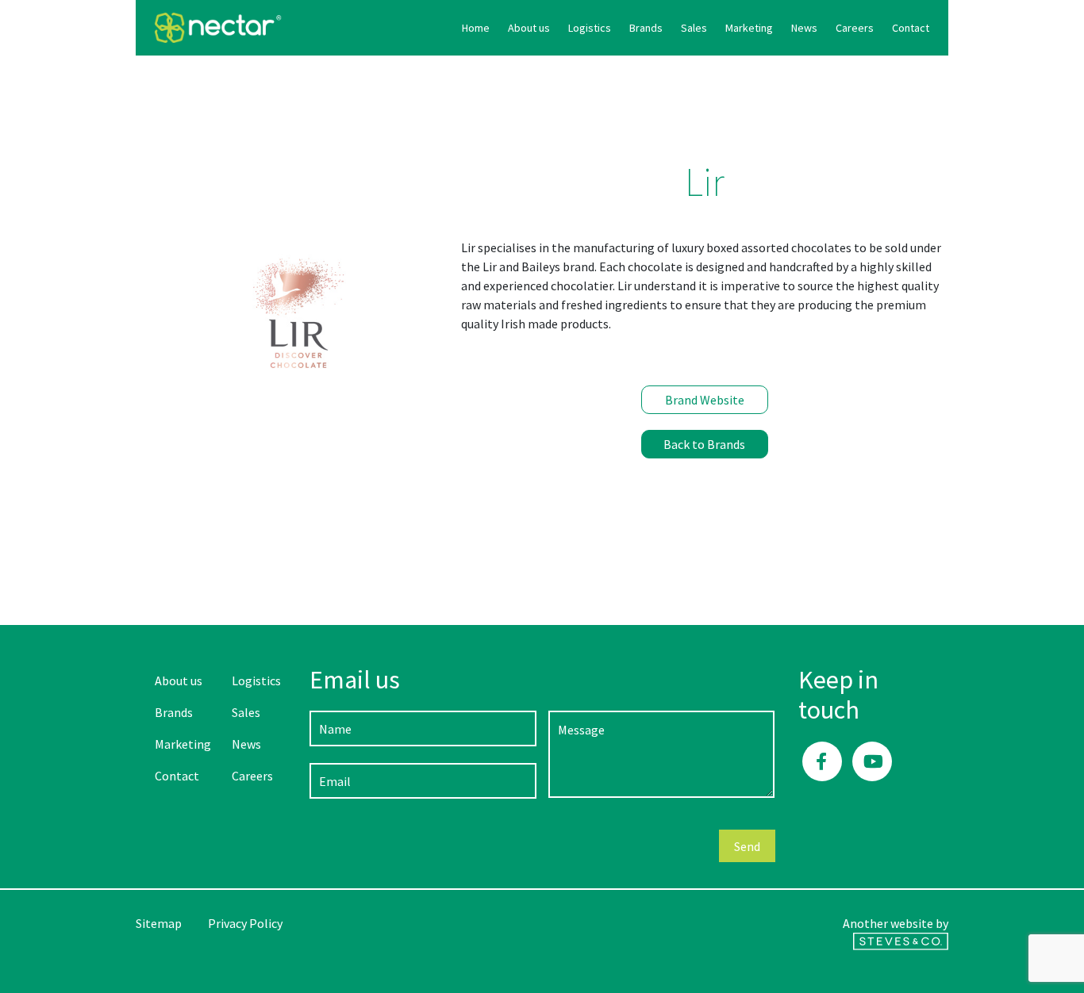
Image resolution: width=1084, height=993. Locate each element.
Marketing (749, 28)
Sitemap (159, 923)
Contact (910, 28)
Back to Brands (704, 444)
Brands (646, 28)
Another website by (895, 923)
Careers (855, 28)
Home (476, 28)
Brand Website (704, 400)
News (804, 28)
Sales (694, 28)
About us (529, 28)
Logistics (589, 28)
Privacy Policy (245, 923)
